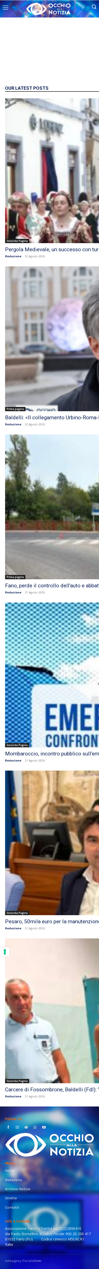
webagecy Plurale (23, 1261)
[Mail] (26, 1128)
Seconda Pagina (17, 241)
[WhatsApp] (35, 1128)
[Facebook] (8, 1128)
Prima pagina (15, 409)
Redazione (13, 256)
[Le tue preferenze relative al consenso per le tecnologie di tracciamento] (5, 952)
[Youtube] (44, 1128)
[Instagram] (17, 1128)
